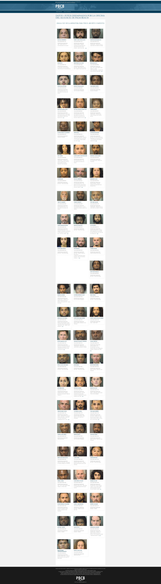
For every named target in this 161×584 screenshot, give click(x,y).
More (86, 48)
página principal (59, 11)
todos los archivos (67, 11)
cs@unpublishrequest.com (97, 574)
